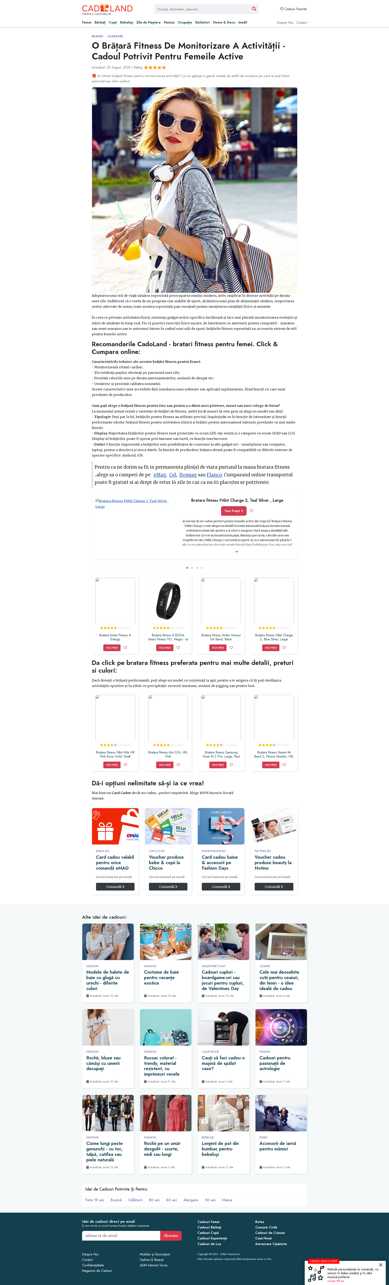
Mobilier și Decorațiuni (155, 1254)
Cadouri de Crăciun (270, 1232)
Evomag (188, 475)
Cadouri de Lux (209, 1244)
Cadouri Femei (209, 1222)
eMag (160, 475)
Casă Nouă (263, 1238)
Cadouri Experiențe (212, 1238)
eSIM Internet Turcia (153, 1265)
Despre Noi (285, 22)
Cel (172, 475)
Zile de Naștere (148, 22)
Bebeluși (126, 22)
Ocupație (185, 22)
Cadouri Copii (208, 1232)
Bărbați (100, 22)
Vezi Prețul (232, 511)
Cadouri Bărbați (209, 1227)
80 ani (154, 1200)
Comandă (114, 887)
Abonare (171, 1236)
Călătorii (135, 1200)
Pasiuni (169, 22)
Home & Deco (224, 22)
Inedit (242, 22)
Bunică (116, 1200)
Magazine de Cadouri (97, 1270)
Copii (113, 22)
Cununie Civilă (266, 1227)
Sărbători (202, 22)
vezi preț (112, 648)
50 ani (210, 1200)
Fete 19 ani (94, 1200)
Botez (259, 1222)
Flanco (214, 475)
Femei (86, 22)
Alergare (115, 36)
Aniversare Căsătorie (271, 1244)
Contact (301, 22)
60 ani (171, 1200)
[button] (187, 568)
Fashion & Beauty (152, 1259)
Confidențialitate (93, 1265)
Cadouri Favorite (295, 9)
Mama (227, 1200)
